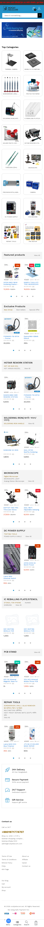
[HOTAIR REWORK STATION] (32, 134)
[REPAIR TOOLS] (11, 233)
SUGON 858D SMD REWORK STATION (10, 396)
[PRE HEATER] (32, 233)
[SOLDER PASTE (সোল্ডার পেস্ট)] (11, 134)
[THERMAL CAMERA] (11, 61)
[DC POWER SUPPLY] (11, 208)
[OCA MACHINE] (32, 208)
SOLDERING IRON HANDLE (14, 423)
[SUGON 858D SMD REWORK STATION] (11, 384)
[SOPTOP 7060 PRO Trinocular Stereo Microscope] (11, 497)
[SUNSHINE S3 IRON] (11, 439)
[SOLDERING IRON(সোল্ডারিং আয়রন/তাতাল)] (11, 110)
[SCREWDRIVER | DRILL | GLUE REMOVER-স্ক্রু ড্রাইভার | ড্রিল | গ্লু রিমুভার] (11, 85)
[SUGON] (22, 30)
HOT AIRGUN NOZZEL (12, 368)
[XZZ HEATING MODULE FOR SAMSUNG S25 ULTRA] (11, 620)
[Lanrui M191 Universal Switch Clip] (11, 559)
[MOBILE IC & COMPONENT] (32, 61)
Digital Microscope (11, 476)
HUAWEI (28, 603)
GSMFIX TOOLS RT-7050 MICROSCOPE (31, 283)
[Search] (40, 15)
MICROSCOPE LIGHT (12, 479)
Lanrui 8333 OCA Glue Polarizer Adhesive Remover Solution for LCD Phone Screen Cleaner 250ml (10, 745)
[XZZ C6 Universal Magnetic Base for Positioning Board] (11, 669)
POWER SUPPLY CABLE (13, 536)
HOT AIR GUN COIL (11, 366)
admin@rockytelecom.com (12, 844)
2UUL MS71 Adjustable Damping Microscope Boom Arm (31, 509)
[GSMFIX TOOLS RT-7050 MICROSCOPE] (32, 272)
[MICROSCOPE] (32, 159)
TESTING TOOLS (10, 534)
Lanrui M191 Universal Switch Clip (9, 577)
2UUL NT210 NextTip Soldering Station (30, 451)
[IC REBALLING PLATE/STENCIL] (32, 110)
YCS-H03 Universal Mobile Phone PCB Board (31, 680)
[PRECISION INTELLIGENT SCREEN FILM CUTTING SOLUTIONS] (11, 184)
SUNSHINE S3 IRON (10, 450)
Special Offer (34, 310)
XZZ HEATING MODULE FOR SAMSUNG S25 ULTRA (9, 630)
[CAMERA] (32, 184)
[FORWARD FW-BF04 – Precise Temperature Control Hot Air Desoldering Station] (11, 326)
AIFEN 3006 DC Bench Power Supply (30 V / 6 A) (31, 564)
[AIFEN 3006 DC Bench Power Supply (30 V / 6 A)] (32, 552)
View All (37, 255)
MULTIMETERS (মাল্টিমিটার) (13, 710)
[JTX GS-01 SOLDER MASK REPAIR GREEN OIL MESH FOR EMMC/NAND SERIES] (32, 733)
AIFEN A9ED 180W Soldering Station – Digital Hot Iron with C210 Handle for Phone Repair (11, 283)
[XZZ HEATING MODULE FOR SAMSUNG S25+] (32, 620)
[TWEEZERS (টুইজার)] (11, 159)
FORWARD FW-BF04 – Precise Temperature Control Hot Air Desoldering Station (11, 337)
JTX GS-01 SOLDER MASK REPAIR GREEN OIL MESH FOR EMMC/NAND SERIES (31, 745)
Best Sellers (20, 310)
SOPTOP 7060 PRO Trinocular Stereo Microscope (10, 509)
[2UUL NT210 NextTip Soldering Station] (32, 439)
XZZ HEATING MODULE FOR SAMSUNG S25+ (30, 630)
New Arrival (8, 310)
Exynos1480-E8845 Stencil (31, 337)
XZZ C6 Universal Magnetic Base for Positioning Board (10, 680)
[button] (11, 34)
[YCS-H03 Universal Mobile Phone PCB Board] (32, 669)
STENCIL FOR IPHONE (12, 603)
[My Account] (39, 8)
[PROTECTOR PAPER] (32, 85)
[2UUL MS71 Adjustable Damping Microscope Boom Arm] (32, 497)
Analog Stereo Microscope (14, 481)
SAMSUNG (8, 605)
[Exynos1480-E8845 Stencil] (32, 326)
